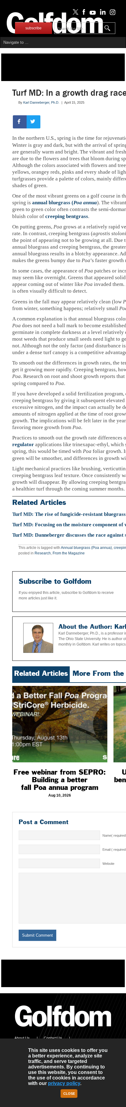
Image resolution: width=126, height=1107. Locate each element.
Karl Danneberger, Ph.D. (41, 102)
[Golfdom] (63, 1029)
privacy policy (64, 1083)
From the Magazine (69, 553)
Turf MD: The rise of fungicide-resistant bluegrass (69, 514)
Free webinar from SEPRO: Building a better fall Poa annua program (59, 780)
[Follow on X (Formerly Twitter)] (74, 13)
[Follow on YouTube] (91, 13)
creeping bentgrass (66, 216)
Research (43, 553)
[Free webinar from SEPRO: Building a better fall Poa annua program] (59, 724)
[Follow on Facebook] (82, 13)
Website (108, 863)
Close (69, 1093)
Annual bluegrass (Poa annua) (86, 548)
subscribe (33, 28)
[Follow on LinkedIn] (102, 13)
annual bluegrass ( (64, 202)
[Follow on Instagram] (110, 13)
